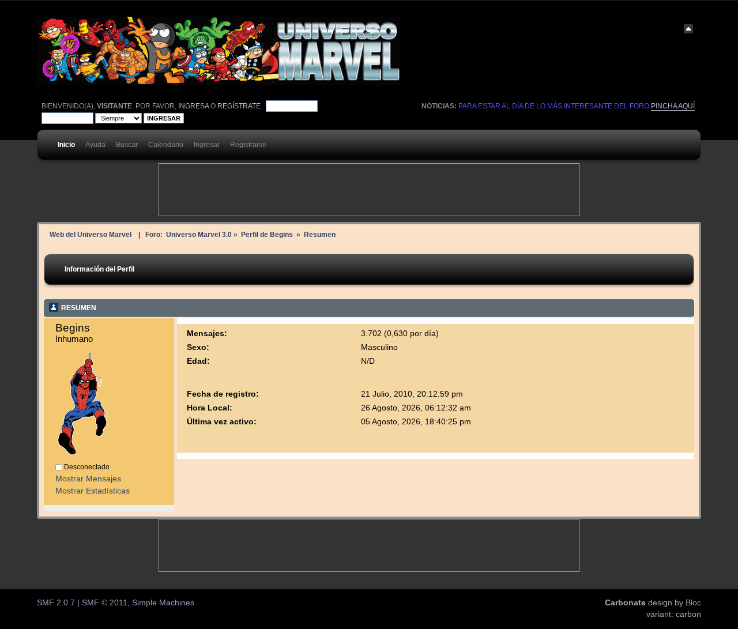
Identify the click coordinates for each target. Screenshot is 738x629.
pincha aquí (673, 106)
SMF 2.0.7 (56, 602)
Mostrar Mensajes (88, 478)
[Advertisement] (369, 190)
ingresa (193, 106)
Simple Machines (163, 602)
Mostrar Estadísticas (92, 491)
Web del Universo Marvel (90, 234)
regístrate (239, 106)
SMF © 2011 (104, 602)
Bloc (693, 602)
